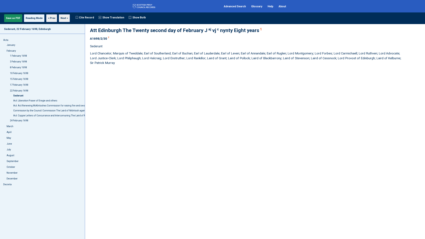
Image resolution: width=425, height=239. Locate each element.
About (282, 6)
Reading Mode (34, 18)
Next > (64, 18)
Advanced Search (235, 6)
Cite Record (86, 17)
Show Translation (113, 17)
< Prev (51, 18)
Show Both (139, 17)
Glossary (256, 6)
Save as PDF (13, 18)
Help (270, 6)
